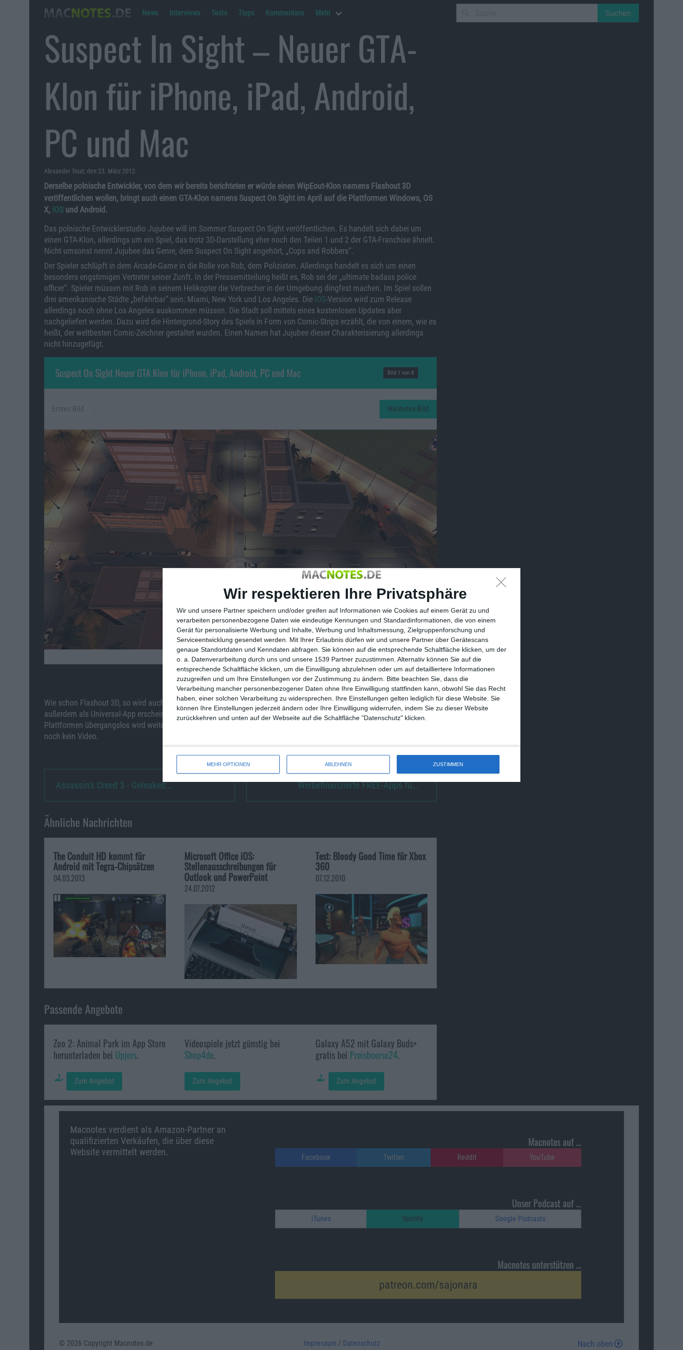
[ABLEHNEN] (503, 584)
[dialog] (341, 675)
